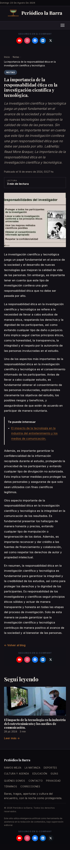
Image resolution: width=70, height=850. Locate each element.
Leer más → (12, 738)
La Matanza (32, 767)
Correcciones (30, 786)
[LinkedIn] (43, 41)
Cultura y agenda (16, 773)
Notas (16, 57)
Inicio (7, 57)
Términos (10, 786)
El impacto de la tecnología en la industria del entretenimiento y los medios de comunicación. (34, 433)
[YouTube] (19, 41)
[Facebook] (35, 41)
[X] (51, 41)
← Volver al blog (14, 645)
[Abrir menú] (62, 25)
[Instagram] (27, 41)
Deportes (50, 767)
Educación (39, 773)
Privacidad (53, 780)
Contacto (36, 780)
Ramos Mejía (12, 767)
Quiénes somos (14, 780)
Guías (54, 773)
